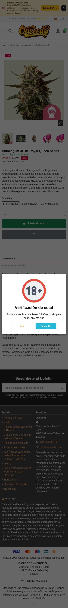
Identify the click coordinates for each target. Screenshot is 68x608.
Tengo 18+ (46, 326)
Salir (22, 326)
